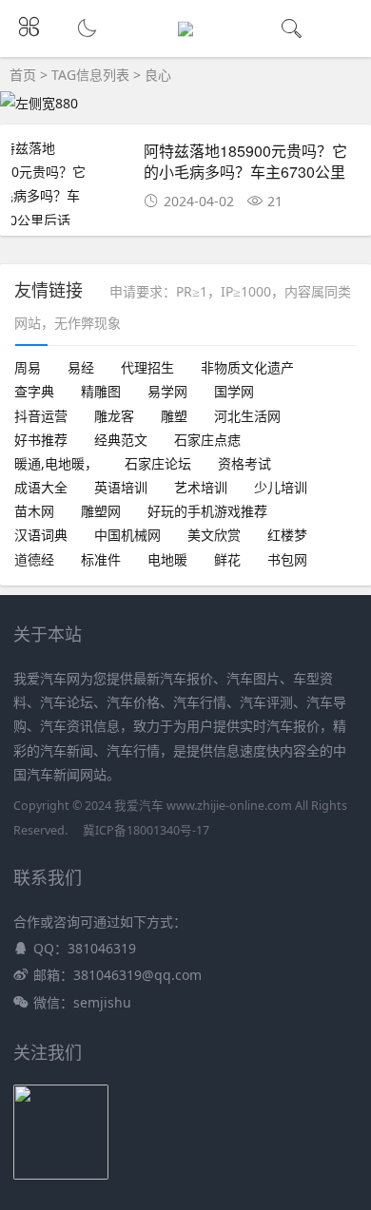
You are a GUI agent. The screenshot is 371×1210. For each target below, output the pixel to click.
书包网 (287, 559)
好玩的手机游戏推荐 (207, 511)
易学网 (167, 391)
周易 (27, 367)
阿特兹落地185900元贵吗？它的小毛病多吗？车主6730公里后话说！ (245, 172)
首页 (23, 75)
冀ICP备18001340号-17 (146, 830)
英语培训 (120, 487)
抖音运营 (41, 416)
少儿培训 (280, 487)
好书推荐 (41, 440)
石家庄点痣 (207, 440)
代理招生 (147, 367)
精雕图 (101, 391)
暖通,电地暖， (56, 463)
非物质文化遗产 (247, 367)
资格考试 (244, 463)
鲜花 (227, 559)
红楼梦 (287, 535)
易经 (81, 367)
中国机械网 (127, 535)
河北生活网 (247, 416)
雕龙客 (114, 416)
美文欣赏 (214, 535)
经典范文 (120, 440)
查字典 (34, 391)
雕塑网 (101, 511)
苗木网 (34, 511)
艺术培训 (200, 487)
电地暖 (167, 559)
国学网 (234, 391)
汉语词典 (41, 535)
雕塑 (174, 416)
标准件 (101, 559)
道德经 (34, 559)
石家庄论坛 (158, 463)
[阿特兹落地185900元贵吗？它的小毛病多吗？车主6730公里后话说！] (70, 196)
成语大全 (41, 487)
